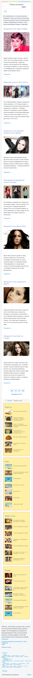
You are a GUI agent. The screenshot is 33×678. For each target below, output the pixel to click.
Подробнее (5, 639)
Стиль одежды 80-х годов (20, 533)
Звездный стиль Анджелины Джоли (15, 282)
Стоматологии (6, 660)
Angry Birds (16, 497)
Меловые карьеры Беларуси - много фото (19, 594)
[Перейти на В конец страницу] (23, 390)
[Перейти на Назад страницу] (15, 390)
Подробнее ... (8, 74)
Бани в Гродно (9, 667)
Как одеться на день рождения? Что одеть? (19, 520)
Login (3, 644)
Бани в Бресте (20, 666)
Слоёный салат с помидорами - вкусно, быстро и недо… (19, 431)
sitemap (5, 671)
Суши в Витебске (21, 663)
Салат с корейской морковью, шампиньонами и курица (20, 425)
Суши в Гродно (9, 664)
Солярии (4, 654)
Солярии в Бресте (15, 655)
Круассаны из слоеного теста (19, 443)
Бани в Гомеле (6, 666)
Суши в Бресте (13, 663)
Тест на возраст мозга (19, 581)
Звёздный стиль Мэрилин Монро (20, 539)
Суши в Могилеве (16, 664)
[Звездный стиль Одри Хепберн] (16, 42)
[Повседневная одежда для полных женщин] (16, 192)
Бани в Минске (13, 666)
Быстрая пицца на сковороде (18, 450)
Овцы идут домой (18, 504)
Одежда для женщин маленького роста (19, 559)
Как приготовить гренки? (20, 411)
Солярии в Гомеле (10, 656)
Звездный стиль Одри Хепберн (16, 28)
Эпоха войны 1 (17, 478)
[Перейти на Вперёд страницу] (19, 390)
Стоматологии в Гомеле (19, 660)
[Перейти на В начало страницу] (11, 390)
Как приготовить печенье (20, 437)
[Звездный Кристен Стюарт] (16, 348)
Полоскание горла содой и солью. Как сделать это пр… (20, 588)
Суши (4, 662)
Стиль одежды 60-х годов (20, 546)
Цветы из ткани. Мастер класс (20, 575)
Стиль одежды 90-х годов (20, 526)
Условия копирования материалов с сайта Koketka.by (14, 642)
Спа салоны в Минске (7, 659)
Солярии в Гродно (19, 656)
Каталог (5, 653)
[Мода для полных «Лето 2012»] (16, 92)
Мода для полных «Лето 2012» (16, 82)
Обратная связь (6, 647)
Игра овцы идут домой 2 (20, 466)
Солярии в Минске (6, 655)
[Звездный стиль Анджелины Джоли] (16, 295)
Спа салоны (5, 658)
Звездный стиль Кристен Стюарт (13, 337)
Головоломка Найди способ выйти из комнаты (20, 472)
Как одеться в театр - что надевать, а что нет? (20, 552)
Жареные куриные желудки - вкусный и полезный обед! (19, 419)
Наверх (29, 675)
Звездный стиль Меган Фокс (15, 226)
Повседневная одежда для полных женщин (14, 181)
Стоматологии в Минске (8, 660)
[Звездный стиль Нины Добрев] (16, 145)
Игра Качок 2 (16, 491)
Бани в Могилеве (17, 667)
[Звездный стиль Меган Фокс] (16, 239)
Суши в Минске (6, 663)
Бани (4, 665)
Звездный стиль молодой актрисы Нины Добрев (13, 131)
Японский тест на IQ (18, 485)
